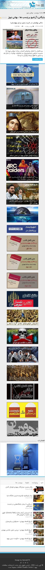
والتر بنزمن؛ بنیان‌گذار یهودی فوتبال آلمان (19, 487)
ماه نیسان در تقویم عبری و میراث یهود (24, 84)
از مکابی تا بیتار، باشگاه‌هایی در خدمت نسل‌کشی (19, 505)
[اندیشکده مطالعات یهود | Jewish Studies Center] (22, 4)
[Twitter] (25, 562)
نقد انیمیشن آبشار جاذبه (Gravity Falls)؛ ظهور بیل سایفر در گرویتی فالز (17, 514)
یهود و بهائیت (28, 26)
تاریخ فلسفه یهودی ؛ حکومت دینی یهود (19, 538)
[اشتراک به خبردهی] (0, 18)
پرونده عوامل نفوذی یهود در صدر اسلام (24, 156)
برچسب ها (18, 482)
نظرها (27, 482)
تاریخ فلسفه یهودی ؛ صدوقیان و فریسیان (19, 521)
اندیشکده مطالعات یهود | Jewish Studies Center (19, 566)
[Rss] (27, 562)
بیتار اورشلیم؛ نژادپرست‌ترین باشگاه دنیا (19, 495)
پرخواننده (35, 482)
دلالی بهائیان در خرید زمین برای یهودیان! (26, 23)
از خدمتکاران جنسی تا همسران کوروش (24, 132)
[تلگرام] (21, 562)
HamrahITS (26, 560)
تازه (42, 482)
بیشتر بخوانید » (37, 59)
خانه (41, 13)
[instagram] (23, 562)
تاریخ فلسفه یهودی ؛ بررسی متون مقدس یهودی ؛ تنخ (16, 531)
